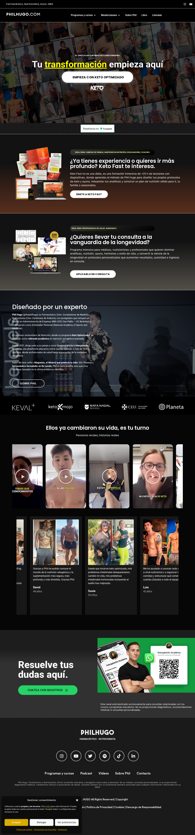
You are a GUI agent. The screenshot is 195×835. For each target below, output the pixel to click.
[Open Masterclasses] (119, 15)
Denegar (41, 822)
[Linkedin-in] (133, 756)
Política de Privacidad (99, 807)
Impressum (62, 829)
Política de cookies (24, 829)
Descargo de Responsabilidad (143, 807)
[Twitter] (90, 756)
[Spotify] (104, 756)
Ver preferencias (66, 822)
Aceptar (16, 822)
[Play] (40, 476)
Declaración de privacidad (45, 829)
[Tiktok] (119, 756)
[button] (77, 800)
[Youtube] (190, 4)
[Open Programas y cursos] (95, 15)
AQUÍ (48, 806)
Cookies (119, 807)
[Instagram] (185, 4)
